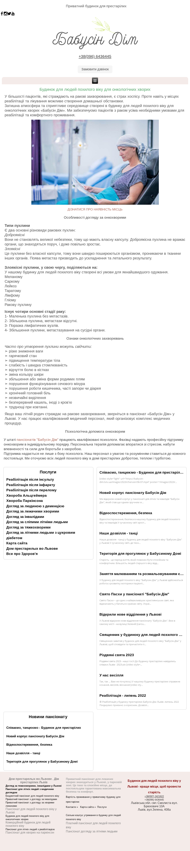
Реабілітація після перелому (31, 490)
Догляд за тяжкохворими (28, 527)
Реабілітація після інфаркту (30, 485)
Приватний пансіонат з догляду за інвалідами (31, 799)
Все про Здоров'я (22, 554)
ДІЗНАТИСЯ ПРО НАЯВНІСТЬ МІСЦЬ (95, 209)
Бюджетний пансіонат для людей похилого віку (32, 795)
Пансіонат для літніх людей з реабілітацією (30, 829)
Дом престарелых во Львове (32, 548)
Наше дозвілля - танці (118, 533)
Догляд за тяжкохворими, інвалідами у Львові (34, 785)
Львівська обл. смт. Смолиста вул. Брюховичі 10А (154, 804)
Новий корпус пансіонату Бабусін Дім (132, 493)
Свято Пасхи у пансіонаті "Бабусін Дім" (134, 594)
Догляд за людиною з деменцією (35, 506)
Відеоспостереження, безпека (125, 513)
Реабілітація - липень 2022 (122, 695)
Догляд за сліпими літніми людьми (37, 522)
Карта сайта (16, 543)
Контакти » (73, 807)
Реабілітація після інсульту (30, 479)
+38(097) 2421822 (154, 796)
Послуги (102, 807)
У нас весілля (111, 675)
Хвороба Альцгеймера (26, 495)
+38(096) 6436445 (95, 56)
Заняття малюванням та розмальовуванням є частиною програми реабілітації (141, 574)
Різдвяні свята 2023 (116, 655)
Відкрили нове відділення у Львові (130, 614)
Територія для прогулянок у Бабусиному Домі (140, 553)
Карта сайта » (88, 807)
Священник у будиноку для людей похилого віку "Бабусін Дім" (141, 635)
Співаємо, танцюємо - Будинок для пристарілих (141, 472)
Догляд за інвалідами (25, 517)
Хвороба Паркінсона (24, 501)
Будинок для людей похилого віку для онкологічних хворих (95, 89)
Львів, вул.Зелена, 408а (154, 809)
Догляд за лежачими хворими (32, 511)
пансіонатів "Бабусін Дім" (37, 440)
